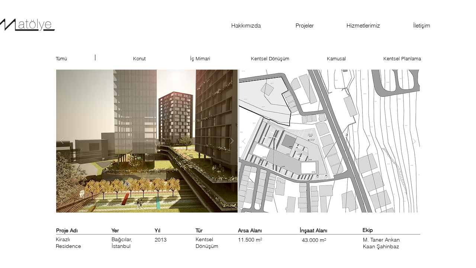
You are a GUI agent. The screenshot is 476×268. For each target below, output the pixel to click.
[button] (147, 141)
